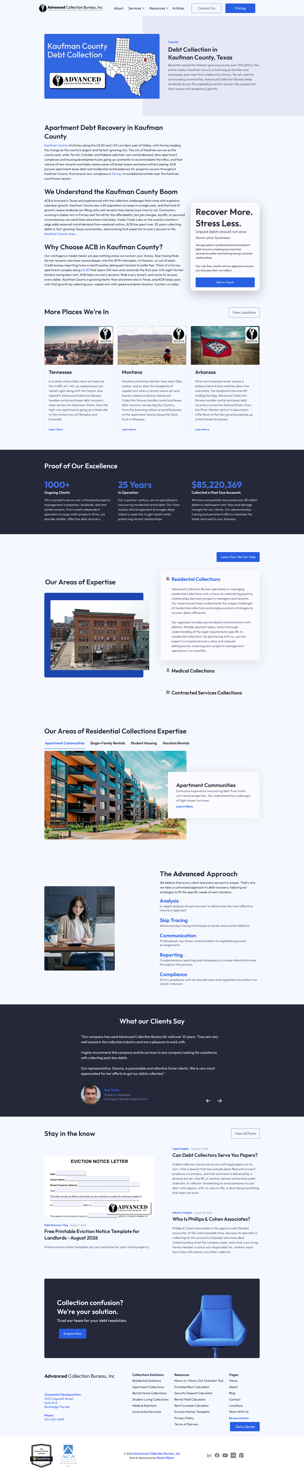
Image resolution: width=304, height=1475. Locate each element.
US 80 (85, 270)
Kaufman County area (59, 234)
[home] (71, 8)
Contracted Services (146, 1412)
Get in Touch (225, 282)
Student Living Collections (150, 1399)
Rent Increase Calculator (191, 1406)
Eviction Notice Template (192, 1412)
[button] (135, 8)
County (173, 42)
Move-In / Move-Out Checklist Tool (198, 1381)
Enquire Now (73, 1334)
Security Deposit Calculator (193, 1393)
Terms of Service (186, 1424)
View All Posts (245, 1133)
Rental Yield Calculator (190, 1399)
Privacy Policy (184, 1418)
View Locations (244, 312)
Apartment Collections (148, 1387)
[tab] (210, 615)
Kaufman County (56, 145)
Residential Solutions (146, 1381)
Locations (236, 1406)
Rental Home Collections (149, 1393)
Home (233, 1381)
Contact (234, 1399)
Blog (232, 1393)
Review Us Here (239, 1418)
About (233, 1387)
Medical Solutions (144, 1406)
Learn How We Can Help (238, 557)
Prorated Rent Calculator (192, 1387)
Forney (117, 174)
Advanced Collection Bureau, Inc (157, 1453)
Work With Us (239, 1412)
